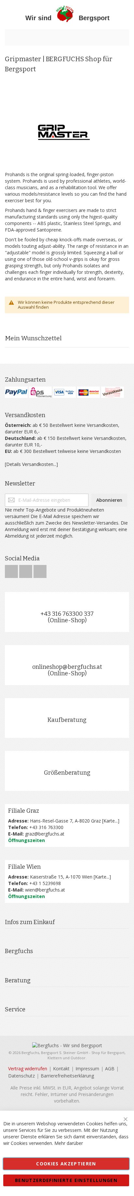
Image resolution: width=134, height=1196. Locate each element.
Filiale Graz (23, 810)
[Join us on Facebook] (12, 570)
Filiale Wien (24, 866)
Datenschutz (21, 1076)
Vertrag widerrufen (27, 1068)
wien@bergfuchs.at (45, 890)
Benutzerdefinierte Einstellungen (66, 1180)
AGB (109, 1068)
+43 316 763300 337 (67, 613)
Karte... (110, 821)
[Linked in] (40, 570)
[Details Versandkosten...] (31, 464)
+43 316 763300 (46, 827)
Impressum (87, 1068)
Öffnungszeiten (26, 840)
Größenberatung (67, 772)
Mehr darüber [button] (68, 1143)
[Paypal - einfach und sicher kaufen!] (16, 392)
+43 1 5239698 (45, 883)
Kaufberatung (67, 720)
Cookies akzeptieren (66, 1164)
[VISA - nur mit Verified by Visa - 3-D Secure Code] (64, 392)
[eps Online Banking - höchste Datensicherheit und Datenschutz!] (40, 392)
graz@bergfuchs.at (44, 834)
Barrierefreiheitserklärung (67, 1076)
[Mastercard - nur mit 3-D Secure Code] (88, 392)
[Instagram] (26, 570)
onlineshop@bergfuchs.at (67, 666)
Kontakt (61, 1068)
